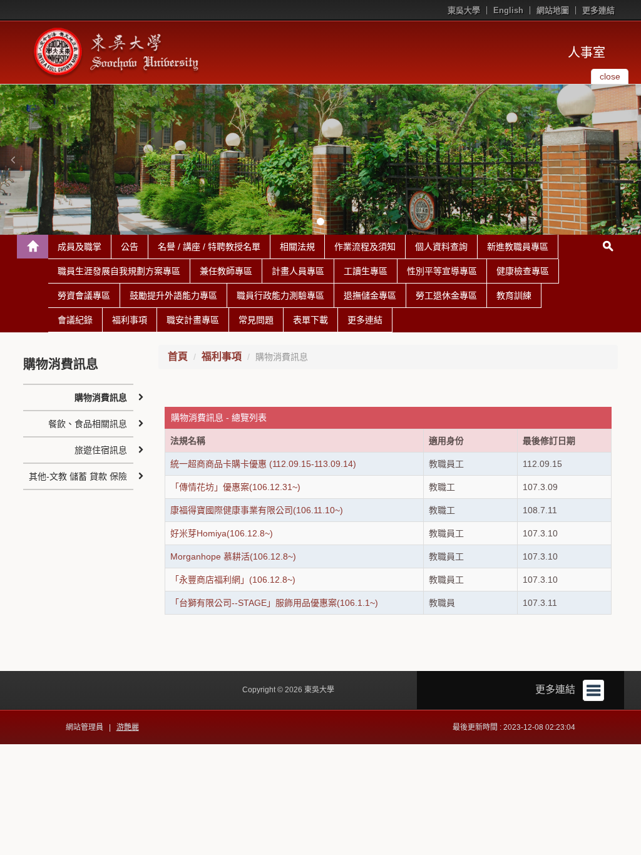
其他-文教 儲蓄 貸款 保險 (78, 476)
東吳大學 (464, 10)
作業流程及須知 (365, 247)
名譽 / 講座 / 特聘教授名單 (209, 247)
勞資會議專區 (84, 295)
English (508, 10)
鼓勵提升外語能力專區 (173, 295)
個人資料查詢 (441, 247)
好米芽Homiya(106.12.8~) (221, 533)
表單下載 (310, 320)
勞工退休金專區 (446, 295)
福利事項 (129, 320)
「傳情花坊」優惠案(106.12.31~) (235, 487)
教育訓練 (513, 295)
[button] (12, 159)
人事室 (586, 52)
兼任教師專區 (226, 271)
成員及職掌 (79, 247)
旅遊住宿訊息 (100, 450)
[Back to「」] (32, 247)
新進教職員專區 (517, 247)
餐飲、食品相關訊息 (87, 424)
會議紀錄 (75, 320)
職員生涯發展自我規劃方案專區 (119, 271)
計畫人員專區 (298, 271)
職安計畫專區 (193, 320)
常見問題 (256, 320)
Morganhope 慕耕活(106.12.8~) (233, 556)
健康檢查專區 (522, 271)
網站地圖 (552, 10)
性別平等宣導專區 (442, 271)
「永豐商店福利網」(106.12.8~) (232, 580)
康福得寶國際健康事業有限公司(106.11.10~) (256, 510)
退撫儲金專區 (370, 295)
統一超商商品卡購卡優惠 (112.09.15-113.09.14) (263, 464)
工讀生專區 (365, 271)
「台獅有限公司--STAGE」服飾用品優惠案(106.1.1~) (274, 603)
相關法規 (297, 247)
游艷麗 (127, 727)
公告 (129, 247)
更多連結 (598, 10)
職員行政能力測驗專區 (280, 295)
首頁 (178, 356)
